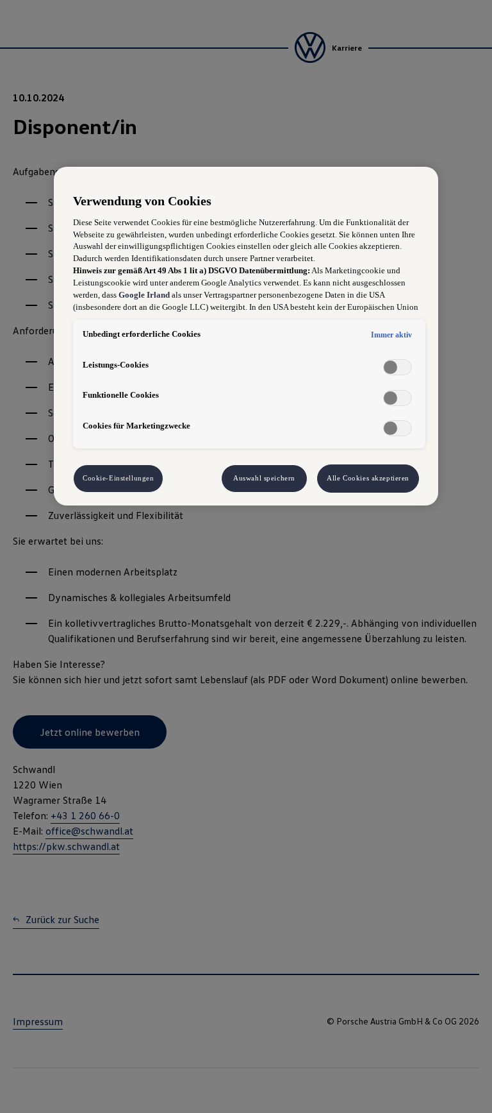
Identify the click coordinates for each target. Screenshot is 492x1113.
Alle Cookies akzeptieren (368, 478)
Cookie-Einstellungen (118, 478)
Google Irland (144, 295)
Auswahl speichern (264, 478)
